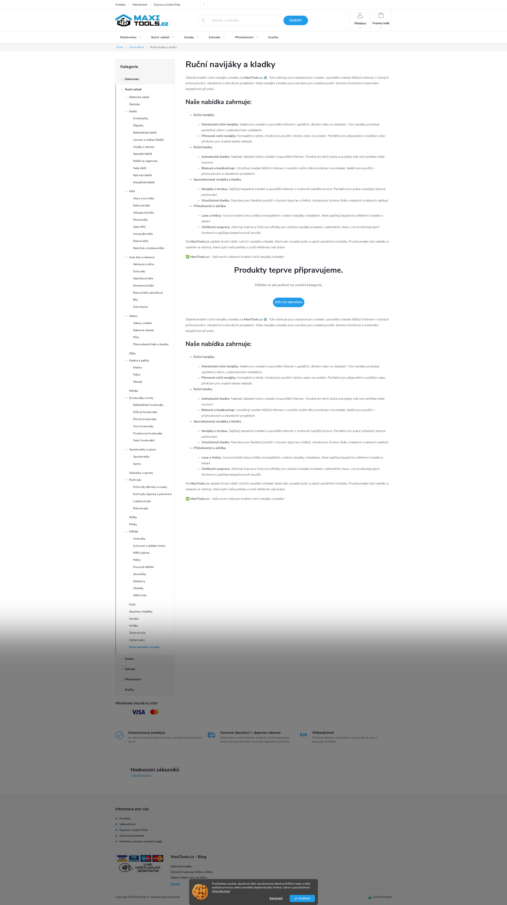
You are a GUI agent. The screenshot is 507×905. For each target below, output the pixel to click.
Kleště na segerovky (145, 161)
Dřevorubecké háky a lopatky (151, 344)
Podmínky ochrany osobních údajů (140, 841)
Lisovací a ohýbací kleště (148, 140)
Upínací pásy (137, 640)
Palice (136, 375)
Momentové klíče (143, 286)
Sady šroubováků (143, 440)
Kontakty (120, 5)
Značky (129, 690)
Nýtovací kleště (142, 175)
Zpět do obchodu (288, 302)
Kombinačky (140, 118)
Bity (135, 300)
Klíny (136, 337)
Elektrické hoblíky (181, 866)
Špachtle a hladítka (140, 612)
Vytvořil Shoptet (382, 897)
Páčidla (133, 391)
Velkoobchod (139, 5)
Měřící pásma (141, 553)
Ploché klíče (140, 220)
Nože (132, 604)
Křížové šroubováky (145, 412)
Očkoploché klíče (143, 213)
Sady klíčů (139, 227)
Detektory (139, 581)
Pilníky (133, 524)
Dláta (132, 353)
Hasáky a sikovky (143, 147)
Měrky (137, 560)
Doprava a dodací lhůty (167, 5)
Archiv (175, 884)
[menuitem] (131, 37)
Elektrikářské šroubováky (148, 405)
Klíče (132, 191)
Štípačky (138, 125)
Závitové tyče (137, 633)
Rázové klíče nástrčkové (148, 293)
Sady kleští (139, 168)
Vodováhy (139, 539)
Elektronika (132, 79)
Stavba (129, 659)
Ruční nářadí (133, 89)
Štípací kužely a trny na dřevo (189, 877)
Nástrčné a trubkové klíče (148, 248)
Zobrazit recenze (141, 775)
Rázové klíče (140, 241)
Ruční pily (135, 480)
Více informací (221, 891)
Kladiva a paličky (139, 360)
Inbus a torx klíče (143, 198)
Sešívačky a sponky (141, 473)
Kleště (133, 111)
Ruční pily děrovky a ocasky (150, 487)
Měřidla (133, 531)
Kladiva (137, 367)
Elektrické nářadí (139, 97)
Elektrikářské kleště (144, 133)
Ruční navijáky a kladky (144, 647)
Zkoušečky (139, 574)
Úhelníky (138, 588)
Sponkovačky (141, 457)
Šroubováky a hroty (141, 398)
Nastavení (276, 898)
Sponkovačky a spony (142, 449)
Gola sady (139, 271)
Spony (137, 464)
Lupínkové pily (142, 501)
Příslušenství (133, 679)
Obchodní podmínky (131, 836)
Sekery (133, 316)
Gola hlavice (140, 307)
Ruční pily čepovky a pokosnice (152, 494)
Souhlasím (304, 898)
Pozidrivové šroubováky (147, 433)
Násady (137, 382)
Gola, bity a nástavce (141, 257)
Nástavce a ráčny (143, 264)
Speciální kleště (142, 154)
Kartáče (134, 619)
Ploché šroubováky (144, 419)
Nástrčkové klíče (143, 278)
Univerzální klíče (143, 234)
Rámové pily (140, 508)
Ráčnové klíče (141, 205)
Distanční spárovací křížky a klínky (192, 872)
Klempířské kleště (143, 182)
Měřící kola (139, 595)
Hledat (295, 20)
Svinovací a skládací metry (149, 546)
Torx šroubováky (143, 426)
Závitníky (134, 104)
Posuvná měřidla (143, 567)
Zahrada (130, 669)
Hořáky (133, 626)
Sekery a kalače (142, 323)
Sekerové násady (143, 330)
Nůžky (133, 517)
